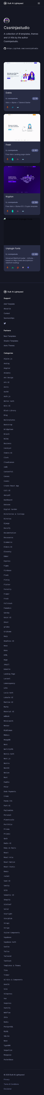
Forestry (7, 589)
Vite (6, 989)
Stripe (6, 928)
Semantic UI (9, 895)
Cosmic (6, 481)
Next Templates (10, 336)
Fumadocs (7, 608)
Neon (6, 1041)
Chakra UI (8, 453)
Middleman (8, 730)
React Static (9, 867)
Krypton (9, 196)
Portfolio (8, 824)
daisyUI (7, 495)
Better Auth (9, 401)
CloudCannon (9, 462)
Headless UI (9, 641)
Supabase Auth (10, 942)
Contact (7, 313)
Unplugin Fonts (13, 248)
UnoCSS (6, 984)
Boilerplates (9, 420)
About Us (7, 309)
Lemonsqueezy (9, 683)
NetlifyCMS (8, 749)
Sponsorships (9, 318)
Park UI (7, 806)
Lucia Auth (8, 693)
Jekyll (6, 664)
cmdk (6, 467)
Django (6, 523)
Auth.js (7, 396)
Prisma (6, 829)
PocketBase (8, 1060)
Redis (6, 1022)
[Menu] (38, 3)
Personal (7, 815)
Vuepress (7, 1003)
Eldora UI (8, 547)
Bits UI (7, 406)
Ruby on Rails (10, 848)
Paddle (6, 782)
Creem (6, 796)
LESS (6, 688)
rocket (6, 876)
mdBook (6, 716)
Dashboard (8, 500)
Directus (7, 519)
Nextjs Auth (9, 754)
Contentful (8, 472)
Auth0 (6, 392)
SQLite (6, 1036)
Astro (6, 387)
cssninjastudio (13, 98)
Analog (6, 363)
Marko (6, 707)
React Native (9, 862)
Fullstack (8, 603)
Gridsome (7, 632)
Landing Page (9, 674)
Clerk (6, 457)
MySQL (6, 1031)
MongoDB (7, 740)
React (6, 853)
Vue (5, 998)
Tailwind (7, 956)
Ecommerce (8, 542)
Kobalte (7, 669)
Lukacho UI (8, 697)
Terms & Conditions (11, 1084)
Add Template (9, 304)
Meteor (6, 726)
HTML (6, 655)
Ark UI (6, 382)
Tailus (6, 951)
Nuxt (6, 777)
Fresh (8, 144)
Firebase (7, 570)
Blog (6, 415)
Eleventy (7, 552)
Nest (6, 744)
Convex (6, 476)
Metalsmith (8, 721)
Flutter (7, 584)
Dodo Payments (10, 791)
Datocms (7, 505)
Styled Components (12, 933)
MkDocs (6, 735)
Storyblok (8, 918)
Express (7, 561)
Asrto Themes (9, 346)
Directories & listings (14, 514)
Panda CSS (8, 801)
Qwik (6, 838)
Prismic (7, 834)
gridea (6, 627)
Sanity (6, 886)
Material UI (9, 711)
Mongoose (7, 1055)
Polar (6, 787)
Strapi (6, 923)
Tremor (6, 975)
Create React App (11, 486)
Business (7, 443)
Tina (6, 970)
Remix (6, 871)
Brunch (6, 434)
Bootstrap (8, 425)
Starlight (8, 914)
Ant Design (8, 378)
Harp (6, 636)
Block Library (10, 410)
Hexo (6, 646)
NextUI (6, 768)
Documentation (10, 533)
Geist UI (7, 617)
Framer (6, 594)
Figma (6, 566)
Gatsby (6, 613)
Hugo (6, 660)
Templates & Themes (12, 965)
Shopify (7, 900)
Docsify (7, 528)
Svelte (6, 947)
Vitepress (8, 994)
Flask (6, 575)
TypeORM (7, 1045)
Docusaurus (8, 537)
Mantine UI (8, 702)
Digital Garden (10, 509)
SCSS (6, 890)
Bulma (6, 439)
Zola (6, 1017)
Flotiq (6, 580)
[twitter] (22, 323)
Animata (7, 373)
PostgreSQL (8, 1027)
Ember (6, 556)
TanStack (7, 961)
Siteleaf (7, 904)
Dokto (9, 92)
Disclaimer (8, 1089)
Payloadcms (8, 810)
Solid (6, 909)
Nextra (6, 763)
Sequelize (8, 1050)
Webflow (7, 1013)
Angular (7, 368)
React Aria (8, 857)
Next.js (7, 759)
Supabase (7, 937)
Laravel (7, 679)
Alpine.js (8, 359)
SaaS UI (7, 881)
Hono (6, 650)
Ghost (6, 622)
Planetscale (9, 820)
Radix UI (7, 843)
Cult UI (7, 490)
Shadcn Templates (11, 341)
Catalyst (7, 448)
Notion (6, 773)
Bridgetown (8, 429)
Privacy (7, 1079)
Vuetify (7, 1008)
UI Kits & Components (13, 980)
